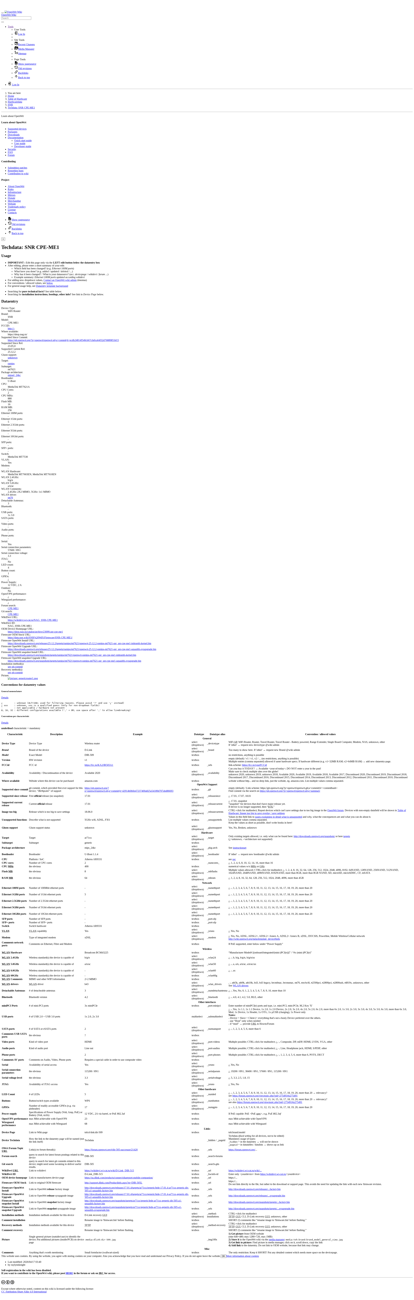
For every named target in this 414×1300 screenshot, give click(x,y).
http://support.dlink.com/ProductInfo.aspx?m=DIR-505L (113, 1182)
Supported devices (17, 128)
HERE (69, 1273)
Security (12, 149)
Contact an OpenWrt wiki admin (60, 280)
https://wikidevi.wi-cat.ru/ (273, 1174)
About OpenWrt (16, 186)
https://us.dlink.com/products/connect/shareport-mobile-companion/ (119, 1177)
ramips (11, 363)
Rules (11, 189)
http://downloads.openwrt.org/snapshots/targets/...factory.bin (259, 1202)
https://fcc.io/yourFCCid (254, 765)
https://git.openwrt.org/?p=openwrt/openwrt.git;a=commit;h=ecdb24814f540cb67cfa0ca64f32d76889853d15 (63, 340)
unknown (12, 357)
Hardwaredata (15, 101)
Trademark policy (17, 206)
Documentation (15, 137)
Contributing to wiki (18, 173)
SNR (10, 104)
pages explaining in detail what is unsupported (278, 816)
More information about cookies (242, 1256)
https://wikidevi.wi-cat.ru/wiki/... (245, 1170)
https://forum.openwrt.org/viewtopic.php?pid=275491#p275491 (265, 1095)
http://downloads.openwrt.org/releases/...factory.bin (255, 1189)
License (12, 209)
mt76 (10, 497)
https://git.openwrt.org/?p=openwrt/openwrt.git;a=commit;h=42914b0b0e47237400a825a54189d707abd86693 (129, 789)
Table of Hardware (17, 98)
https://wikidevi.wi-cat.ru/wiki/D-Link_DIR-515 (109, 1170)
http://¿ (11, 328)
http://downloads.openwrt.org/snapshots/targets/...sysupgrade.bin (261, 1208)
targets (346, 836)
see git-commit (15, 666)
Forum (11, 155)
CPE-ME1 (13, 608)
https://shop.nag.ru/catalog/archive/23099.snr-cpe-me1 (35, 631)
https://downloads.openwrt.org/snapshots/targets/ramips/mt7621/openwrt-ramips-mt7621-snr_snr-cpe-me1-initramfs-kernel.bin (72, 655)
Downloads (14, 134)
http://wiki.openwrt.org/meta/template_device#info (254, 939)
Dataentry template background (52, 286)
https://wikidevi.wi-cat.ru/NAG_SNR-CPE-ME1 (33, 620)
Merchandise (14, 201)
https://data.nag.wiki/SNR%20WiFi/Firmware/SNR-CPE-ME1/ (40, 637)
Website (12, 203)
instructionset (239, 847)
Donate (11, 198)
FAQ (10, 152)
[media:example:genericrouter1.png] (23, 678)
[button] (10, 26)
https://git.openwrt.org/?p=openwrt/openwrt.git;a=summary (290, 791)
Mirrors (11, 195)
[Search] (2, 22)
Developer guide (22, 146)
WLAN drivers (240, 985)
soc (234, 859)
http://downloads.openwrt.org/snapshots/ (314, 836)
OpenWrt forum (335, 810)
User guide (19, 143)
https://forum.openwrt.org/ (242, 1149)
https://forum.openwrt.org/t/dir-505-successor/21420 (111, 1149)
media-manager (276, 1239)
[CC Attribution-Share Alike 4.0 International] (7, 1283)
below (50, 283)
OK (223, 1256)
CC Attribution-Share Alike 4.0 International (24, 1291)
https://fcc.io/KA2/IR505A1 (99, 765)
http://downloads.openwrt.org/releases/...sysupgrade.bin (257, 1195)
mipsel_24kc (14, 375)
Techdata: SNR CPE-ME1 (21, 107)
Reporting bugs (15, 170)
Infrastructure (14, 192)
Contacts (12, 212)
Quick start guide (23, 140)
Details (4, 697)
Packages (12, 131)
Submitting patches (17, 167)
